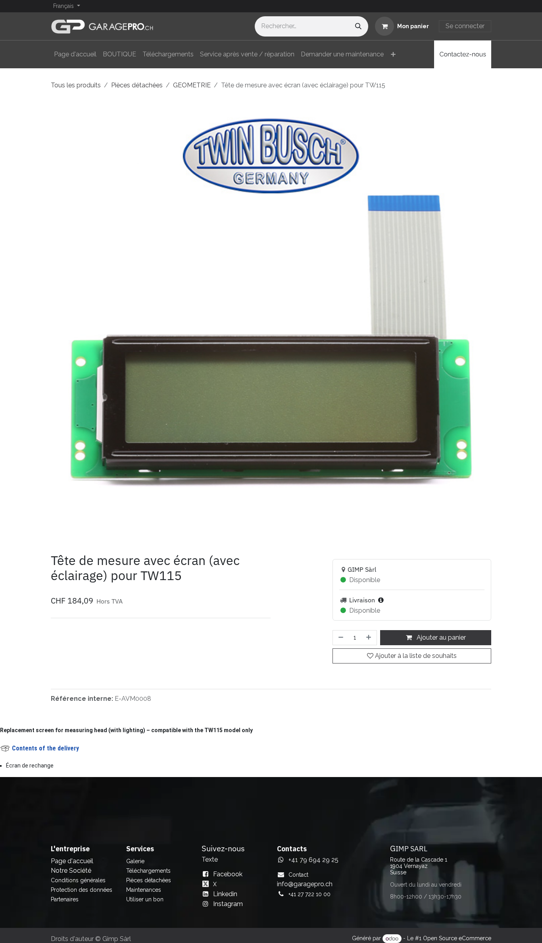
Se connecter (465, 26)
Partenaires (65, 899)
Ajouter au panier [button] (440, 637)
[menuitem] (75, 54)
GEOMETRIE (192, 85)
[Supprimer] (340, 638)
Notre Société (71, 870)
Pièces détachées (137, 85)
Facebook (227, 874)
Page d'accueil (72, 861)
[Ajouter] (369, 638)
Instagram (228, 904)
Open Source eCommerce (457, 938)
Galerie (135, 861)
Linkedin (225, 894)
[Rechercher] (358, 26)
